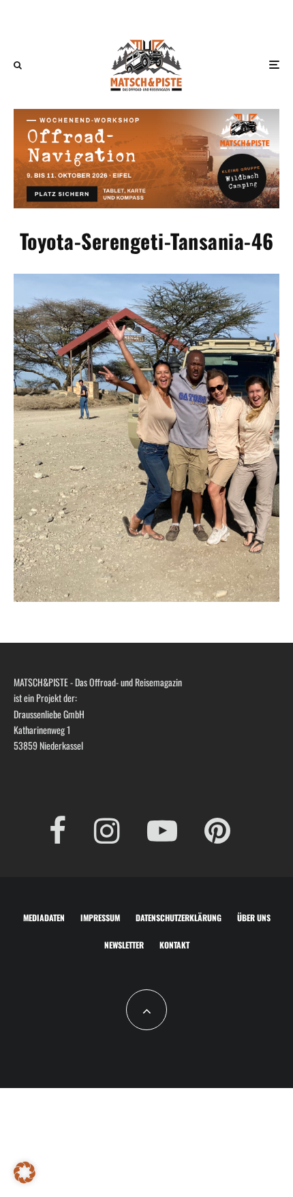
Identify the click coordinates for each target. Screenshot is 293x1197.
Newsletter (124, 945)
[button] (24, 1172)
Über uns (254, 917)
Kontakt (174, 945)
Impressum (100, 917)
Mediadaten (44, 917)
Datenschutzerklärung (178, 917)
